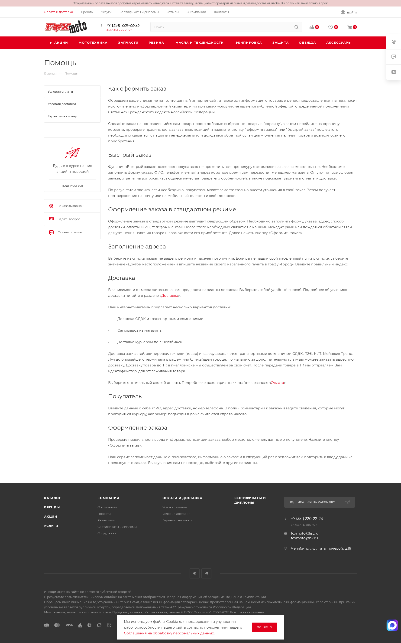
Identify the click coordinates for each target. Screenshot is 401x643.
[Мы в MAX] (392, 625)
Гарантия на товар (177, 520)
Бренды (52, 507)
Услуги (51, 526)
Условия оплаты (175, 507)
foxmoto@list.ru (304, 533)
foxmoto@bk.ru (304, 538)
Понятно (264, 627)
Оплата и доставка (182, 498)
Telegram (206, 573)
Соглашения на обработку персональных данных (169, 633)
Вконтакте (195, 573)
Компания (108, 498)
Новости (104, 514)
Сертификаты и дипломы (117, 527)
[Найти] (296, 27)
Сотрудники (106, 533)
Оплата (277, 382)
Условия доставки (176, 514)
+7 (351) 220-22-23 (122, 25)
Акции (50, 516)
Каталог (52, 498)
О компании (107, 507)
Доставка (169, 295)
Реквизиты (106, 520)
